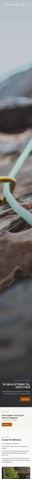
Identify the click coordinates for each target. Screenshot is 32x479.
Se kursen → (6, 424)
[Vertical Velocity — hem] (16, 4)
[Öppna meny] (28, 4)
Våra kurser (25, 399)
